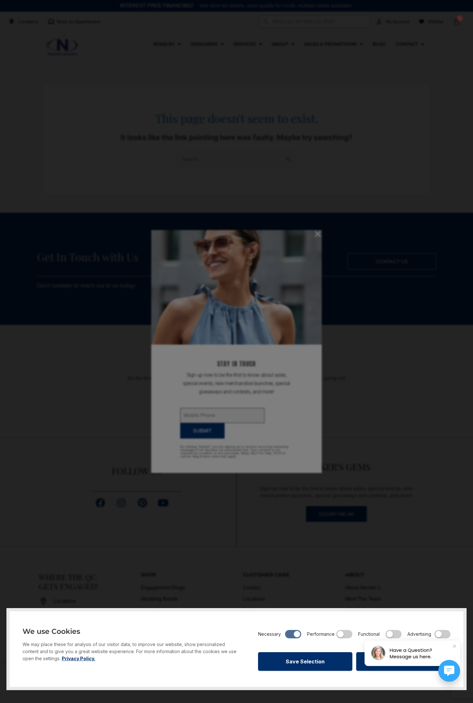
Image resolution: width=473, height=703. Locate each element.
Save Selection (305, 661)
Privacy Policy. (78, 658)
